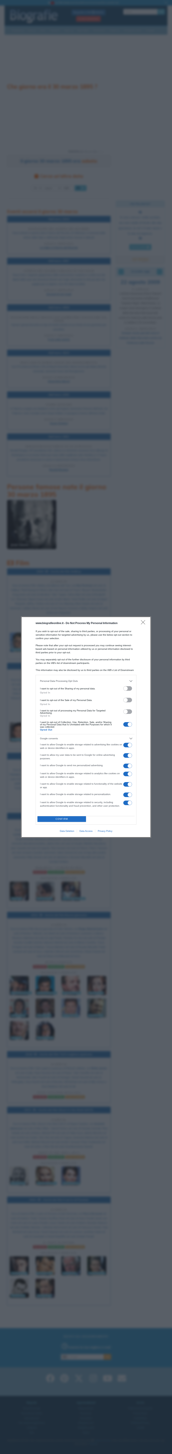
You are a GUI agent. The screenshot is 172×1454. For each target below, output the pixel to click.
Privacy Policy (105, 831)
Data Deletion (67, 831)
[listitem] (86, 681)
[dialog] (86, 727)
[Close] (144, 623)
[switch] (127, 688)
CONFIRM (62, 819)
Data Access (86, 831)
